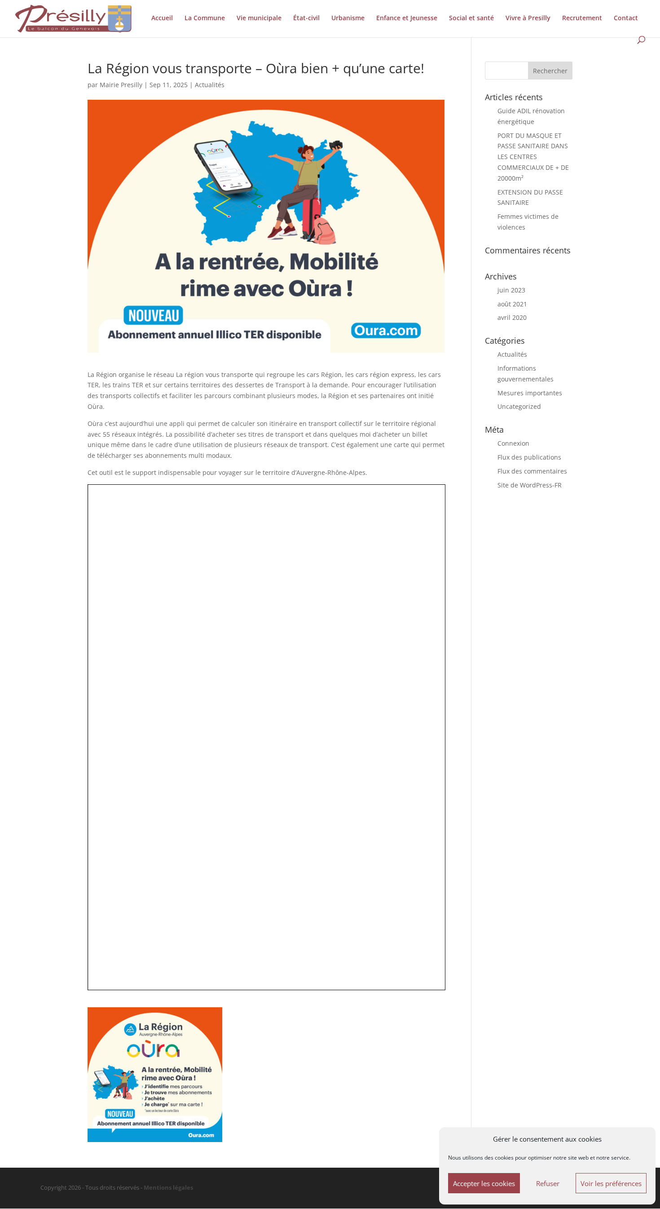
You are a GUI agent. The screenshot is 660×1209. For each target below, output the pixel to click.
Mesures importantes (529, 393)
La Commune (205, 18)
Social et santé (471, 18)
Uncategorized (519, 406)
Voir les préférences (611, 1183)
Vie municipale (259, 18)
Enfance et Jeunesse (406, 18)
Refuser (547, 1183)
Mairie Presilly (121, 84)
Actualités (209, 84)
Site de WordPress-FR (529, 485)
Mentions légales (168, 1187)
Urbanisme (348, 18)
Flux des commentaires (532, 471)
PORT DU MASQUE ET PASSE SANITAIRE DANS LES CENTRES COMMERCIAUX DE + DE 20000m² (533, 156)
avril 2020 (512, 317)
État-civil (306, 18)
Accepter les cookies (484, 1183)
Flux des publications (529, 457)
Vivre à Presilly (528, 18)
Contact (626, 18)
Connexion (513, 443)
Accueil (162, 18)
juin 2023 (511, 290)
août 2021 (512, 304)
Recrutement (582, 18)
